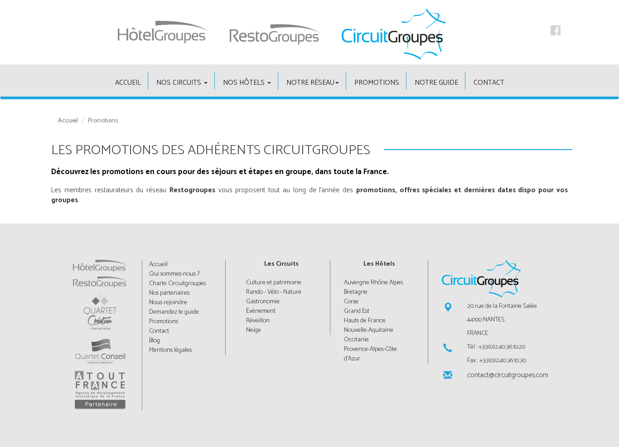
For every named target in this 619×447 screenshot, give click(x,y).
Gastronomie (263, 301)
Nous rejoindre (168, 302)
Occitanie (356, 340)
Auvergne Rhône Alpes (373, 282)
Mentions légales (170, 350)
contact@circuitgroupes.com (507, 375)
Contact (489, 82)
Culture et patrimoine (273, 282)
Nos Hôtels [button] (244, 82)
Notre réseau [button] (310, 82)
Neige (253, 330)
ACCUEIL (128, 82)
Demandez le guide (174, 312)
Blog (154, 340)
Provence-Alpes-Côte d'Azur (370, 354)
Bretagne (356, 292)
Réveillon (258, 321)
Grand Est (356, 311)
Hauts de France (365, 321)
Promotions (376, 82)
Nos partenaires (169, 293)
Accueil (68, 121)
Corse (351, 301)
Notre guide (436, 82)
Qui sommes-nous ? (174, 274)
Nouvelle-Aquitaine (368, 330)
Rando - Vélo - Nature (273, 292)
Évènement (261, 311)
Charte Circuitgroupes (177, 283)
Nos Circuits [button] (179, 82)
